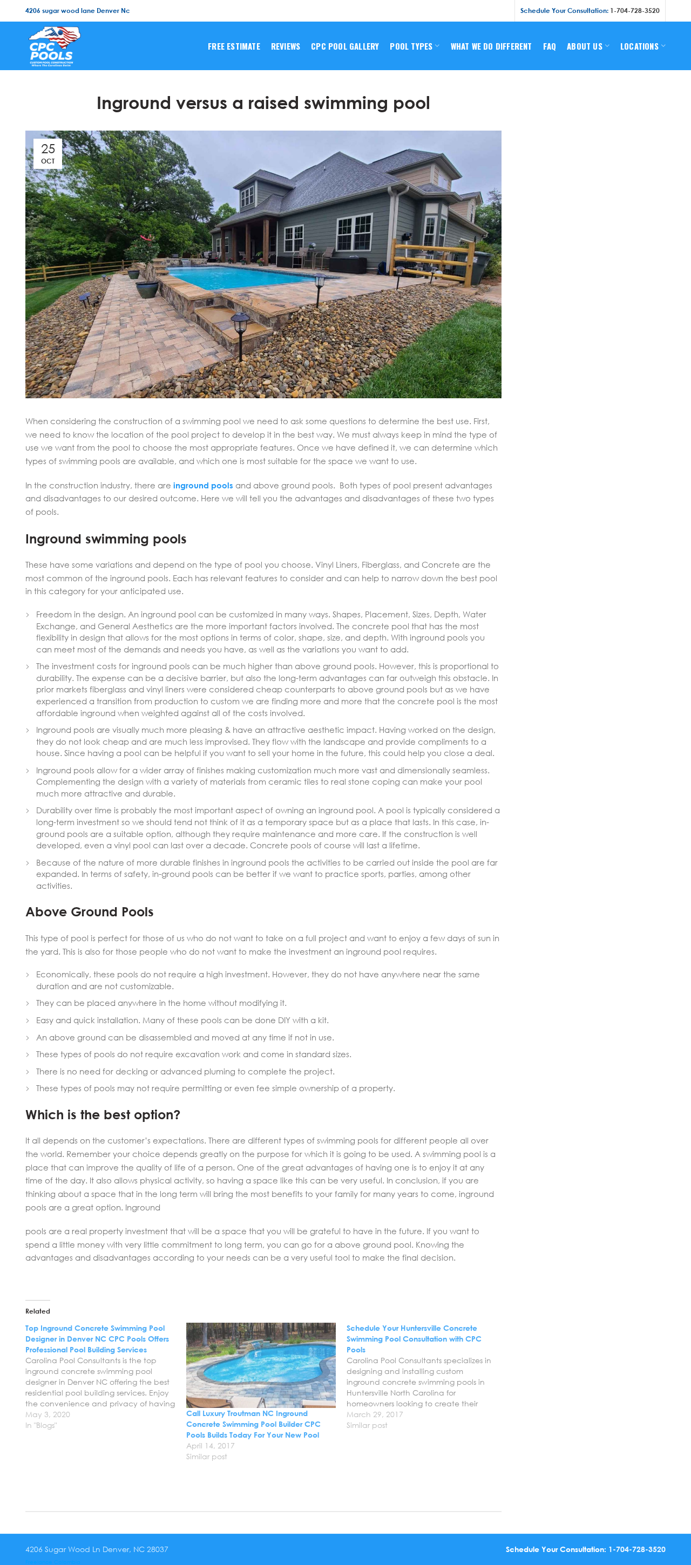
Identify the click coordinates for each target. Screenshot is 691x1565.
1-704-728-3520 (635, 10)
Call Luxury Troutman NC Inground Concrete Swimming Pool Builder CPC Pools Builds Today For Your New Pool (253, 1423)
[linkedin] (488, 11)
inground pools (203, 485)
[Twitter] (461, 11)
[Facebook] (448, 11)
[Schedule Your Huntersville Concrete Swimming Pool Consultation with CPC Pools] (427, 1377)
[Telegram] (502, 11)
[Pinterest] (475, 11)
